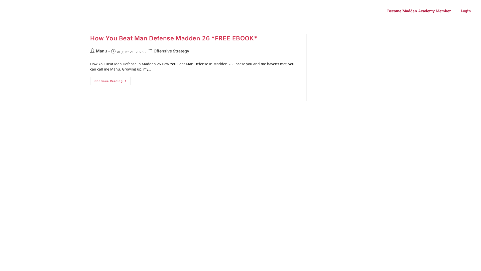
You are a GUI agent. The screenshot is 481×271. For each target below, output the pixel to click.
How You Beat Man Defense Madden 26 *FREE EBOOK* (173, 38)
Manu (101, 50)
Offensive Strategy (171, 50)
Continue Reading (112, 80)
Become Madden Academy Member (419, 10)
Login (466, 10)
